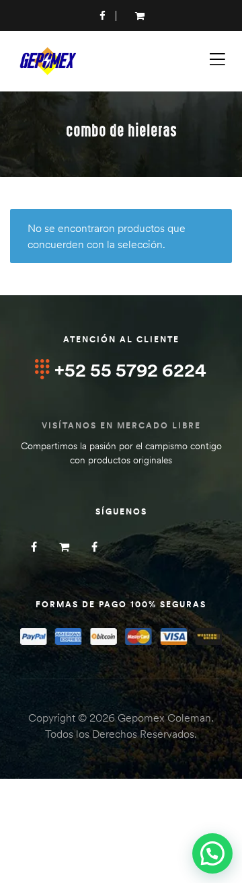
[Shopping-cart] (64, 546)
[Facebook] (34, 546)
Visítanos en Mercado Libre (121, 425)
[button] (212, 853)
